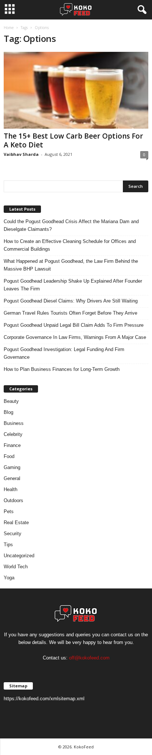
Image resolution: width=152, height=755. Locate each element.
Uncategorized (19, 555)
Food (9, 456)
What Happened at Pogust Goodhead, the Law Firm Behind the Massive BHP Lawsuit (71, 265)
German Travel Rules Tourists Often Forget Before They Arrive (70, 313)
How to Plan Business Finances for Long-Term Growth (62, 369)
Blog (8, 412)
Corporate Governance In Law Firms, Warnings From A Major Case (75, 337)
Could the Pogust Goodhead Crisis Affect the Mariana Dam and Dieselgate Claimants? (71, 225)
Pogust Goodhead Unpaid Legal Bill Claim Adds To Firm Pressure (74, 325)
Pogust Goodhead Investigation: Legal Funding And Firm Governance (64, 353)
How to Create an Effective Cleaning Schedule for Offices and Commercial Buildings (70, 245)
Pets (9, 511)
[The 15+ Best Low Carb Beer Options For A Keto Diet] (76, 90)
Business (14, 423)
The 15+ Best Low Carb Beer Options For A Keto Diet (73, 140)
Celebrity (13, 434)
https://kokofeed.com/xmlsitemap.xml (44, 698)
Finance (12, 445)
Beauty (11, 401)
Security (12, 533)
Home (9, 27)
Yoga (9, 577)
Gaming (12, 467)
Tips (8, 544)
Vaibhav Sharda (21, 154)
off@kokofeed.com (89, 658)
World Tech (16, 566)
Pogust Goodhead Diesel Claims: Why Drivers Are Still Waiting (71, 301)
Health (10, 489)
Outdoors (13, 500)
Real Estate (16, 522)
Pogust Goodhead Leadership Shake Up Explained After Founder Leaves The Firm (73, 284)
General (12, 478)
